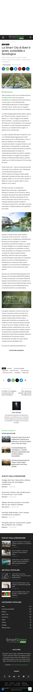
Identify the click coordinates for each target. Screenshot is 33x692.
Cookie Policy (17, 685)
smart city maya (25, 370)
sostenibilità (17, 372)
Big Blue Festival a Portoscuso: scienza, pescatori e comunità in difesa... (21, 543)
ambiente (9, 368)
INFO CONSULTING (13, 688)
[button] (3, 37)
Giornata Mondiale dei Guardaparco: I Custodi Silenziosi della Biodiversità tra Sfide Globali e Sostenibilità (20, 452)
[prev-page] (15, 471)
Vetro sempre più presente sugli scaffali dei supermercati (24, 393)
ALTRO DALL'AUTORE (8, 433)
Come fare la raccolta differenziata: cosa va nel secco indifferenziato (21, 575)
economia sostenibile (19, 368)
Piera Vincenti (6, 64)
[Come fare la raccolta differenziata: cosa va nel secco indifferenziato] (6, 576)
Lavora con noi (8, 685)
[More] (25, 380)
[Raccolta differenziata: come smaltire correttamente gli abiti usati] (6, 585)
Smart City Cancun (14, 370)
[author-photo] (16, 410)
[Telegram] (15, 69)
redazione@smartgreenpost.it (19, 665)
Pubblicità (24, 683)
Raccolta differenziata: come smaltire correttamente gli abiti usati (21, 584)
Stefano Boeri (25, 372)
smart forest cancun (7, 372)
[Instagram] (9, 676)
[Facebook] (3, 69)
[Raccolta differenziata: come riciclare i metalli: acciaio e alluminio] (6, 594)
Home (3, 41)
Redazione (4, 486)
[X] (11, 69)
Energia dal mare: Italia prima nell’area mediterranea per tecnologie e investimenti (16, 482)
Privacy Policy (25, 685)
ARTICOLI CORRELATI (9, 430)
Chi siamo (12, 683)
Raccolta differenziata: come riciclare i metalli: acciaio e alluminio (20, 593)
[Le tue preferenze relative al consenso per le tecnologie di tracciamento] (30, 689)
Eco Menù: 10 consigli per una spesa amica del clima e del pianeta (9, 393)
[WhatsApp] (7, 69)
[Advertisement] (16, 17)
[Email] (24, 69)
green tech (5, 370)
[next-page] (18, 471)
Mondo (13, 41)
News (8, 41)
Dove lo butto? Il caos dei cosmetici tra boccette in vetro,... (20, 552)
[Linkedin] (28, 69)
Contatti (18, 683)
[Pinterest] (19, 69)
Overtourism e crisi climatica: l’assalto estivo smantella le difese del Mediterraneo (20, 561)
